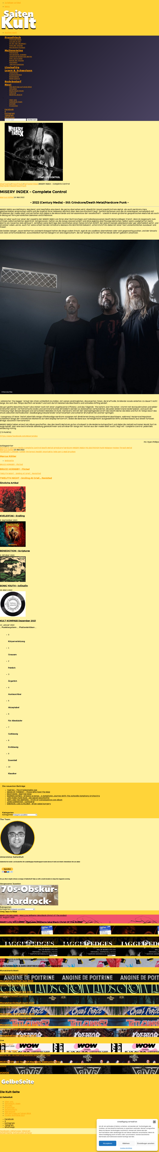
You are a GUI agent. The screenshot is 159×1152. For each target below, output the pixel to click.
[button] (154, 1122)
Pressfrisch (13, 37)
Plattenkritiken (15, 40)
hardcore (68, 448)
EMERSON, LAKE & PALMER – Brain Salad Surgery (29, 804)
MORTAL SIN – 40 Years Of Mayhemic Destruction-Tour (30, 1061)
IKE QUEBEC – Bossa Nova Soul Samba (21, 955)
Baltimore (4, 448)
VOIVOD (4, 1072)
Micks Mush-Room (16, 91)
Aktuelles (13, 89)
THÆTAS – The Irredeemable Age (22, 790)
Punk (102, 448)
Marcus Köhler (7, 197)
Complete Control (32, 448)
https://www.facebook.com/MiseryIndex (19, 436)
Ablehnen (126, 1143)
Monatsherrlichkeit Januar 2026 (18, 1035)
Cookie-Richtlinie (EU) (15, 1116)
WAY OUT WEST (9, 1051)
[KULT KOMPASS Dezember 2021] (13, 616)
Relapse (108, 448)
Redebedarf (13, 81)
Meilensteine (14, 50)
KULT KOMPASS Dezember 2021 (18, 620)
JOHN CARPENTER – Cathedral (20, 802)
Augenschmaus (15, 75)
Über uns (13, 100)
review (115, 448)
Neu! (8, 84)
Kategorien (7, 815)
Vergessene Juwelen (17, 55)
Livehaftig (12, 67)
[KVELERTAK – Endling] (13, 511)
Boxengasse (14, 77)
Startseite (5, 184)
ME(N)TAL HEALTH (15, 95)
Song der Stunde (16, 45)
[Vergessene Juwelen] (29, 905)
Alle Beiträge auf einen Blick (20, 87)
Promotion (13, 106)
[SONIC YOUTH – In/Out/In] (13, 581)
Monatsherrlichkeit (17, 47)
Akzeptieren (107, 1143)
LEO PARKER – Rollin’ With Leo (17, 933)
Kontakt (12, 104)
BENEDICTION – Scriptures (15, 551)
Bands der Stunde (16, 60)
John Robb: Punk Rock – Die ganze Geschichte (28, 798)
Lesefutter (13, 73)
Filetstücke (13, 53)
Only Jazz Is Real (15, 58)
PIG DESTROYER (92, 448)
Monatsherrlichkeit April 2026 (17, 1003)
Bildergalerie (14, 79)
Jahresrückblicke (16, 64)
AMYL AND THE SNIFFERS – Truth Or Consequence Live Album (34, 800)
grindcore (58, 448)
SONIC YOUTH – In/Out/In (14, 585)
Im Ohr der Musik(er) (17, 44)
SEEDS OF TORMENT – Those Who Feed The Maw (28, 792)
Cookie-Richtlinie (126, 1148)
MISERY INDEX (79, 448)
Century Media (17, 448)
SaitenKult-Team (15, 102)
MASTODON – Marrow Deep (19, 794)
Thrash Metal (125, 448)
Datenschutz (11, 1110)
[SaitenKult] (18, 29)
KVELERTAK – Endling (12, 515)
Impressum (10, 1112)
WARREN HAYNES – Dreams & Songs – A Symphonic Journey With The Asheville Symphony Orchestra (53, 796)
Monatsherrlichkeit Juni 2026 (16, 981)
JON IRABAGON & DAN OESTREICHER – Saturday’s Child (31, 966)
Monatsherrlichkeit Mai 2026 (16, 992)
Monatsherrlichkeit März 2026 (17, 1014)
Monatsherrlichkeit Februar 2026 (18, 1024)
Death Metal (47, 448)
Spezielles (13, 62)
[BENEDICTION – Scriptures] (13, 546)
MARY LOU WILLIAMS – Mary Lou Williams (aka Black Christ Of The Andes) (41, 922)
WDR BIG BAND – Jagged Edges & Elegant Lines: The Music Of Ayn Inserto (41, 944)
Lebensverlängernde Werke (20, 57)
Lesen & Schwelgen (18, 70)
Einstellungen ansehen (145, 1143)
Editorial (12, 93)
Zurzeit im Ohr (15, 42)
